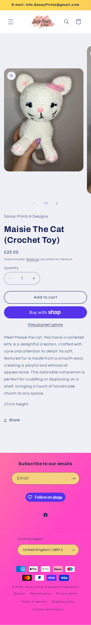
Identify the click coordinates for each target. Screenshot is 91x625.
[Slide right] (56, 203)
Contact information (48, 609)
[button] (10, 21)
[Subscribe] (73, 478)
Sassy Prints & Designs (42, 587)
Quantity (11, 268)
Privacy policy (66, 593)
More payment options (45, 324)
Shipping (32, 259)
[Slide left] (34, 203)
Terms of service (34, 601)
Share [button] (14, 420)
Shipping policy (63, 601)
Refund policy (40, 593)
